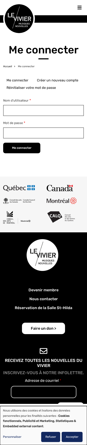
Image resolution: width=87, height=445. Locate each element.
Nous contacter (43, 299)
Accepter (72, 437)
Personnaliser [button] (12, 437)
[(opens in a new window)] (19, 188)
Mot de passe (13, 123)
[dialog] (43, 425)
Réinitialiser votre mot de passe (31, 88)
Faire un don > (43, 328)
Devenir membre (43, 290)
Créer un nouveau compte (57, 80)
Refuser (50, 437)
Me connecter (17, 80)
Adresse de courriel (42, 380)
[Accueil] (19, 18)
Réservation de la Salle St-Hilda (43, 308)
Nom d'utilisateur (16, 100)
